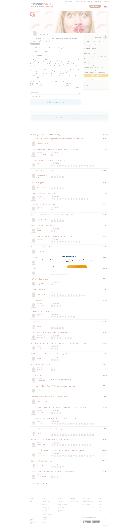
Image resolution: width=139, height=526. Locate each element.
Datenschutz (72, 256)
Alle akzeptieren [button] (77, 267)
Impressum (65, 256)
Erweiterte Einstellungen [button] (59, 267)
